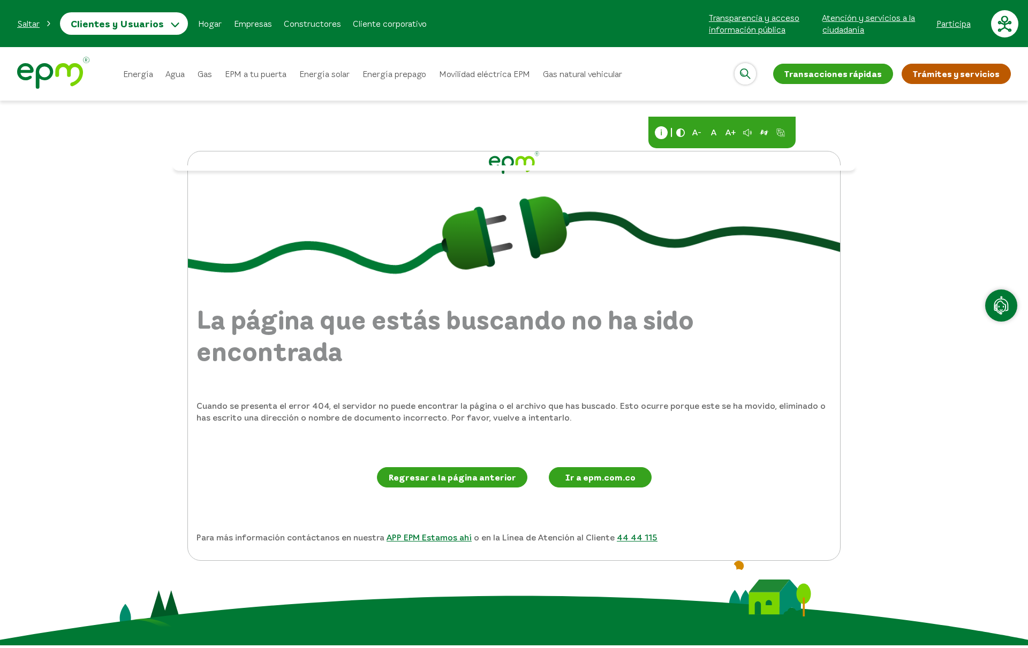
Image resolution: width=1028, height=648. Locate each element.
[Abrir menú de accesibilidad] (1004, 24)
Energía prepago (394, 73)
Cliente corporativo (390, 23)
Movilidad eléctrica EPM (484, 73)
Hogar (210, 23)
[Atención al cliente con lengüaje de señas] (764, 132)
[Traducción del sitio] (780, 132)
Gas (205, 73)
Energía (138, 73)
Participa (953, 23)
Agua (175, 73)
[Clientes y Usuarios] (53, 74)
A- (696, 132)
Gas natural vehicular (582, 73)
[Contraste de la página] (680, 132)
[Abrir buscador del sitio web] (745, 74)
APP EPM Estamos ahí (429, 537)
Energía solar (324, 73)
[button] (34, 23)
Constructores (312, 23)
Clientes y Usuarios (117, 23)
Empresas (253, 23)
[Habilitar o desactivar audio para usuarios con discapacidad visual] (747, 132)
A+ (730, 132)
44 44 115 (637, 537)
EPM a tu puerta (255, 73)
